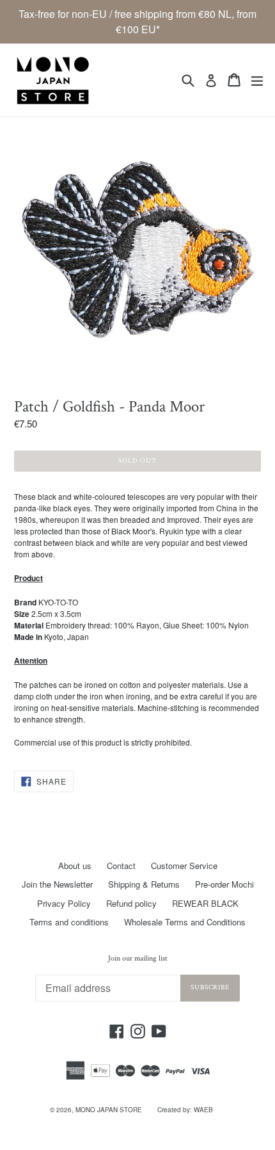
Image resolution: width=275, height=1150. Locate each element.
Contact (121, 865)
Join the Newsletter (57, 884)
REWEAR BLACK (205, 903)
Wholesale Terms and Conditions (185, 922)
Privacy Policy (64, 903)
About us (74, 865)
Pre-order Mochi (224, 884)
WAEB (203, 1109)
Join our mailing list (138, 958)
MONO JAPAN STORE (108, 1109)
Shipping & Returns (144, 884)
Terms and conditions (69, 922)
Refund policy (131, 903)
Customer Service (184, 865)
